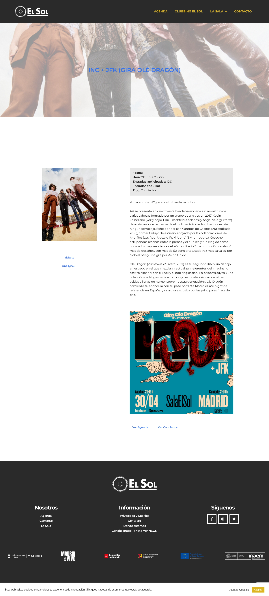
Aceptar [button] (258, 589)
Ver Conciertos (168, 427)
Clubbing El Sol (189, 11)
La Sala (216, 11)
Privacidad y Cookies (134, 516)
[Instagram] (222, 519)
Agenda (160, 11)
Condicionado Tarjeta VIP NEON (134, 531)
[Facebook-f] (211, 519)
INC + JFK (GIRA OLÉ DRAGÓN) (134, 70)
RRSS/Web (69, 266)
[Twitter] (234, 519)
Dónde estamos (134, 526)
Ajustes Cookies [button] (239, 589)
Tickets (69, 257)
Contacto (243, 11)
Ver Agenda (140, 427)
